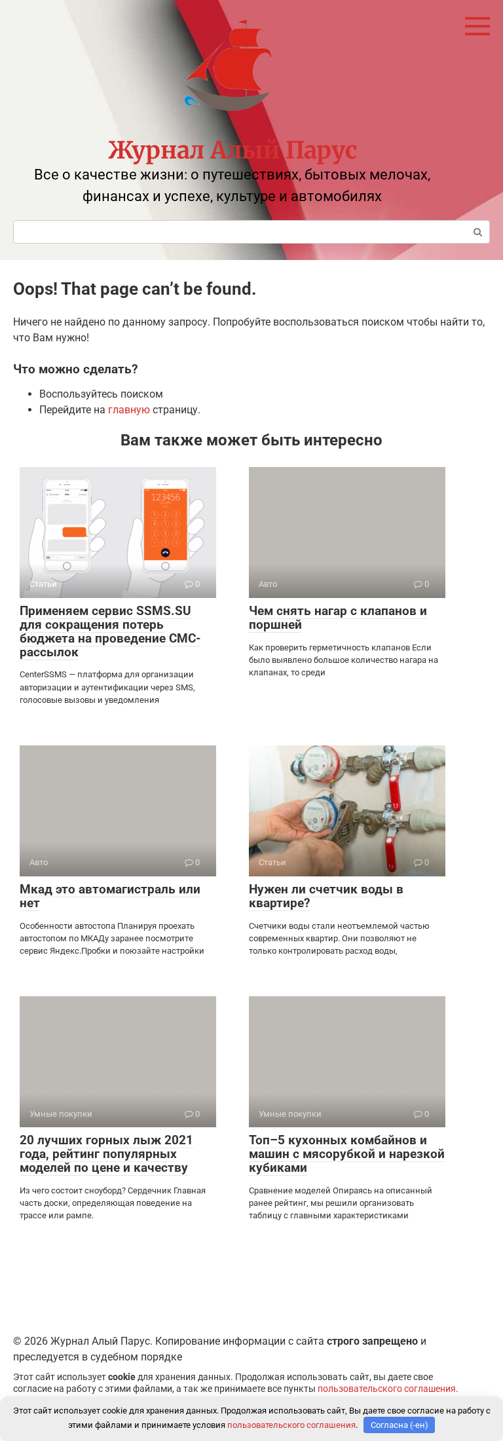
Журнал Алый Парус (232, 150)
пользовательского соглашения (387, 1388)
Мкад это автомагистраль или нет (110, 896)
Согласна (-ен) (399, 1425)
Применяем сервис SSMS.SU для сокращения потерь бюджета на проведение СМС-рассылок (110, 631)
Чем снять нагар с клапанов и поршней (338, 617)
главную (129, 409)
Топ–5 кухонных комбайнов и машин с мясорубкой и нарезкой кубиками (347, 1153)
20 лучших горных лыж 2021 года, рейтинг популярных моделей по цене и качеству (106, 1153)
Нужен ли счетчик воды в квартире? (326, 896)
